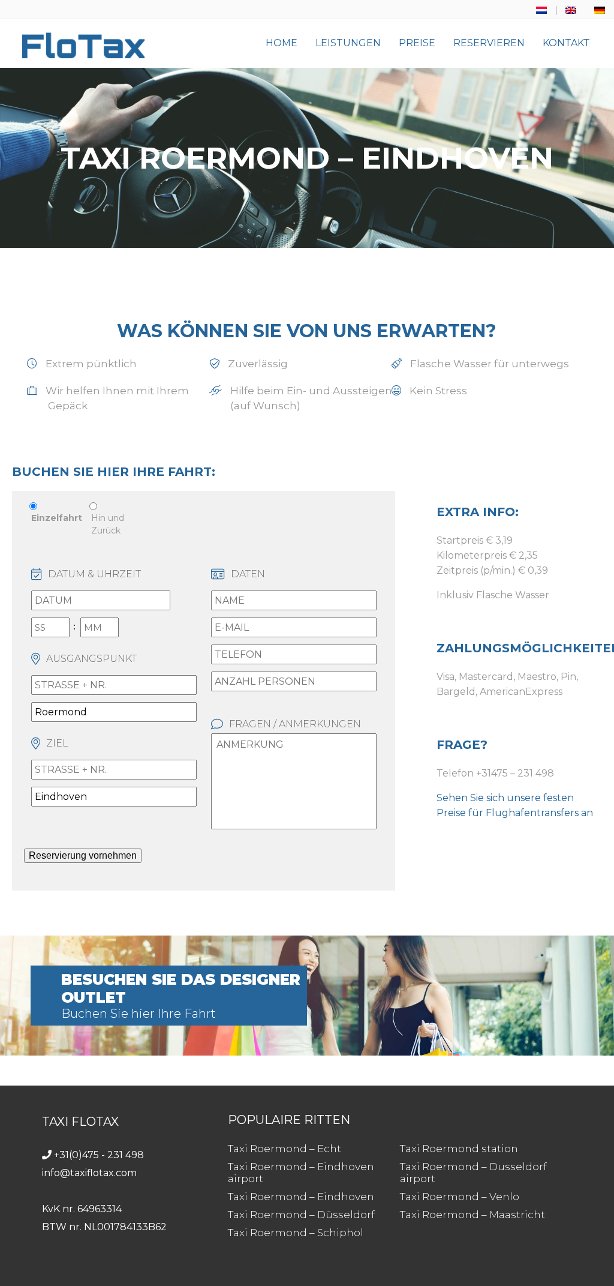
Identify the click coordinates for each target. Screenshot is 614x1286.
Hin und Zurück (107, 524)
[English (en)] (570, 10)
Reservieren (489, 43)
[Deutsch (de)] (599, 10)
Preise (417, 43)
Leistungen (348, 43)
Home (281, 43)
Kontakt (566, 43)
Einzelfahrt (56, 517)
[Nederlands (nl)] (541, 10)
